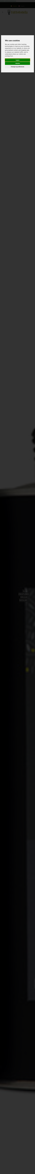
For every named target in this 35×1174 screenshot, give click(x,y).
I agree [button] (17, 60)
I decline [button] (17, 63)
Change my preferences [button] (17, 66)
